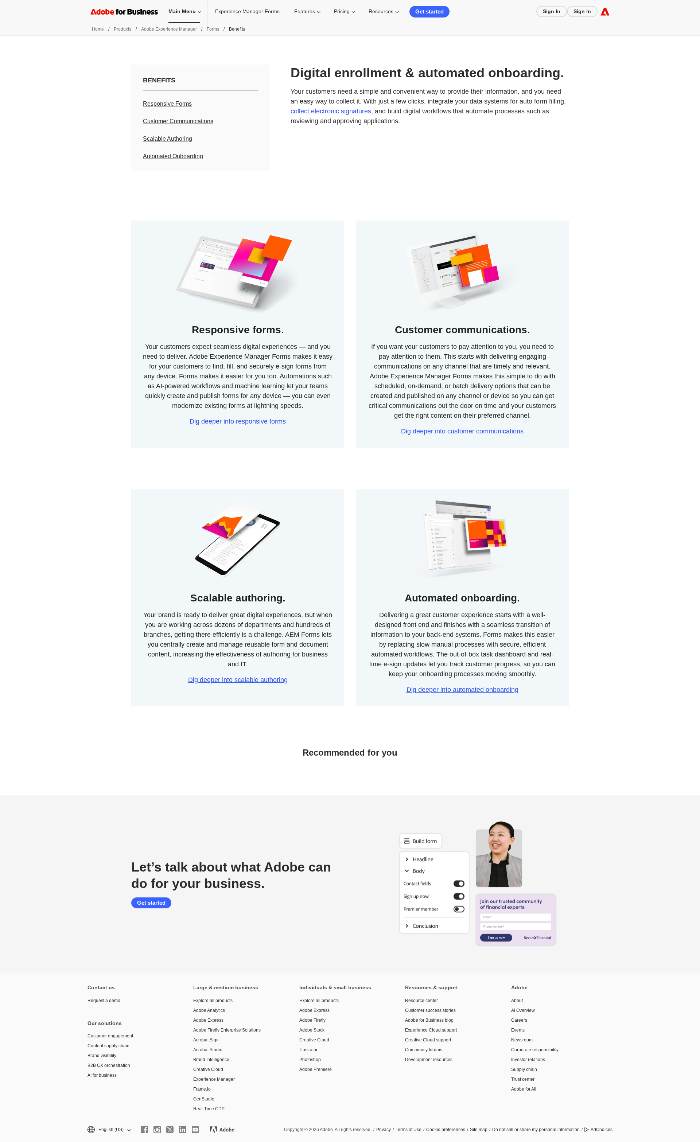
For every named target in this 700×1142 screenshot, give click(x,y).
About (517, 1000)
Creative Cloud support (428, 1039)
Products (122, 29)
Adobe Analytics (209, 1010)
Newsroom (522, 1039)
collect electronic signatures (331, 111)
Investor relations (528, 1059)
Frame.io (202, 1089)
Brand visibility (102, 1055)
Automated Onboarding (173, 156)
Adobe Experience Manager (169, 29)
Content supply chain (108, 1045)
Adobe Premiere (315, 1069)
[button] (109, 1130)
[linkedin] (182, 1129)
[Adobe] (605, 11)
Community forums (423, 1049)
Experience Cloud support (431, 1030)
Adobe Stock (311, 1030)
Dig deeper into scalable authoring (238, 679)
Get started (429, 11)
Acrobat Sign (206, 1039)
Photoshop (310, 1059)
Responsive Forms (167, 104)
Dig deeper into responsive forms (238, 421)
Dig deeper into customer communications (462, 431)
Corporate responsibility (535, 1049)
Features (304, 11)
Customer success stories (430, 1010)
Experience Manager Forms (247, 11)
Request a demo (104, 1000)
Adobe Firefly (312, 1020)
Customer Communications (178, 121)
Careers (519, 1020)
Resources (381, 11)
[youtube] (195, 1129)
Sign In (551, 11)
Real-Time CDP (209, 1108)
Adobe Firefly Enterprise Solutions (227, 1030)
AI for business (102, 1075)
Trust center (522, 1079)
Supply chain (524, 1069)
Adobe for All (523, 1089)
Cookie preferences (445, 1129)
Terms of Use (408, 1129)
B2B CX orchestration (109, 1065)
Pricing (342, 11)
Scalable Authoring (167, 139)
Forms (213, 29)
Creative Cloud (208, 1069)
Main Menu (182, 11)
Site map (478, 1129)
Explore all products (213, 1000)
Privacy (383, 1129)
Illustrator (308, 1049)
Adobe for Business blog (429, 1020)
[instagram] (157, 1129)
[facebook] (144, 1129)
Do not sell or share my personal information (536, 1129)
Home (98, 29)
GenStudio (203, 1099)
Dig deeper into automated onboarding (462, 689)
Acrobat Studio (207, 1049)
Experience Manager (214, 1079)
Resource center (421, 1000)
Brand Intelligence (211, 1059)
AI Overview (523, 1010)
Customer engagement (110, 1035)
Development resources (428, 1059)
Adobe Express (208, 1020)
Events (518, 1030)
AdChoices (601, 1129)
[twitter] (170, 1129)
